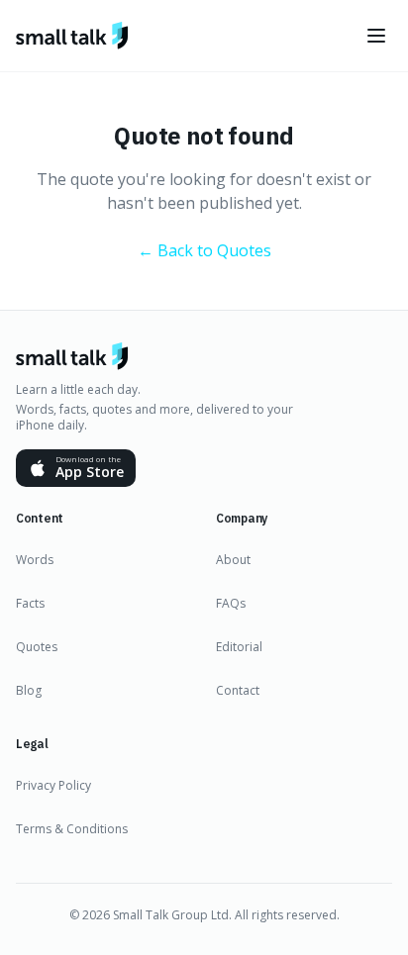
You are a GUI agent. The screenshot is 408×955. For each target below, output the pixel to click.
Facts (30, 603)
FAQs (231, 603)
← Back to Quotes (204, 250)
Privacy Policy (53, 785)
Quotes (36, 646)
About (233, 559)
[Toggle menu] (376, 35)
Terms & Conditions (72, 828)
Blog (29, 690)
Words (34, 559)
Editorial (239, 646)
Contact (237, 690)
